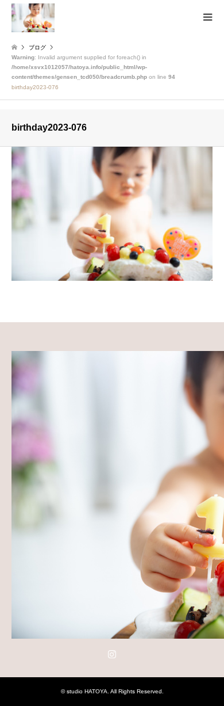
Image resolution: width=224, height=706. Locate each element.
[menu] (207, 17)
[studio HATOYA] (33, 17)
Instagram (112, 654)
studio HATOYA (87, 691)
